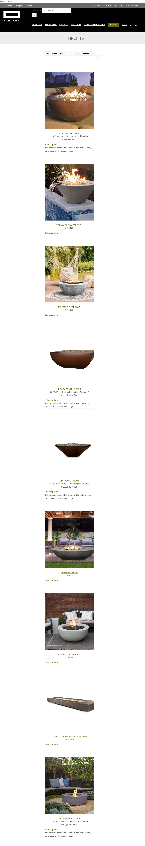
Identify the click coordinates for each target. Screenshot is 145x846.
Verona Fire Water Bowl (69, 225)
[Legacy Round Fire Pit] (73, 128)
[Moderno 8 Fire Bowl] (73, 649)
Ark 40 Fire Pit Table (69, 818)
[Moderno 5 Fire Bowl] (73, 302)
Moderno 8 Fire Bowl (69, 654)
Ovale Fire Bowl (69, 572)
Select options (51, 144)
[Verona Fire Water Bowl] (73, 220)
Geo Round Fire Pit (69, 480)
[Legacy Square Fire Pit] (73, 383)
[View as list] (98, 57)
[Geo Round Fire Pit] (73, 475)
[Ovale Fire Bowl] (73, 567)
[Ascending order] (71, 53)
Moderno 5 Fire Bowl (69, 307)
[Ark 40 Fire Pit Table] (73, 813)
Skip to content (7, 1)
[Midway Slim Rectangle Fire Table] (73, 731)
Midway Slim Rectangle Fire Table (69, 736)
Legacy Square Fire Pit (69, 389)
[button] (136, 24)
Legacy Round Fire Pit (69, 133)
